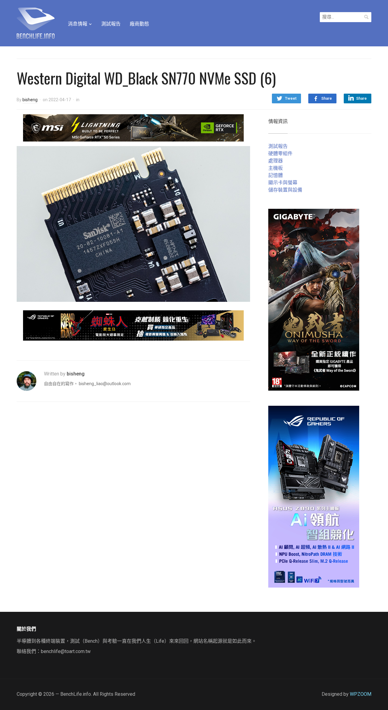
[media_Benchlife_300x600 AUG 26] (313, 299)
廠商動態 (139, 24)
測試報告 (111, 24)
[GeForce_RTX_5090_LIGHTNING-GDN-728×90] (133, 127)
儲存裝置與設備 (285, 190)
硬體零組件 (280, 153)
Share (326, 98)
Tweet (290, 98)
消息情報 (77, 24)
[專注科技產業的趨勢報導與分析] (36, 22)
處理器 (275, 161)
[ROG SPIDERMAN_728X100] (133, 325)
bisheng (30, 99)
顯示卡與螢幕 (282, 182)
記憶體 (275, 175)
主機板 (275, 168)
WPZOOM (360, 694)
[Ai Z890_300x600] (313, 496)
